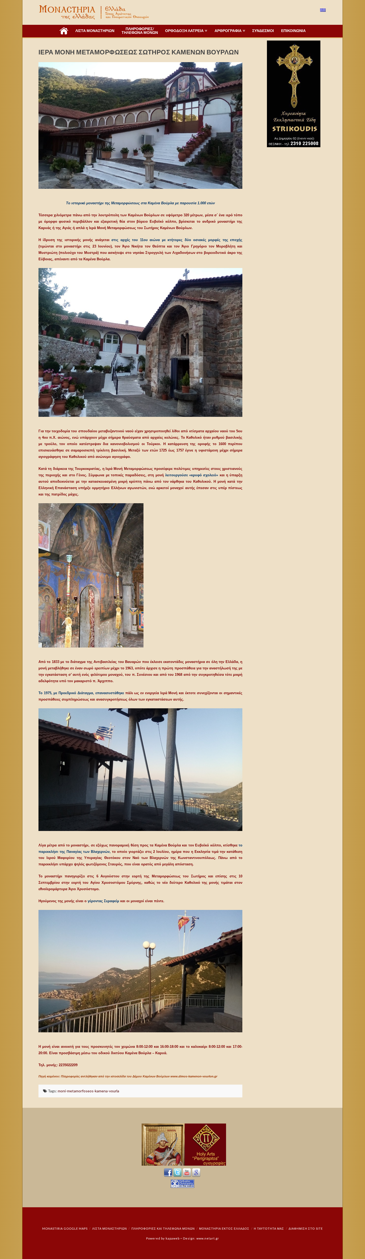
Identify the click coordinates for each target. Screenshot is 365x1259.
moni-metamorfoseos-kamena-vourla (88, 1091)
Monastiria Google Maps (65, 1228)
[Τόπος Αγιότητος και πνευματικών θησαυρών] (94, 12)
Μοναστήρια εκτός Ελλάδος (224, 1228)
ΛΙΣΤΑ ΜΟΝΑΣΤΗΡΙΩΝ (109, 1228)
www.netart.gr (207, 1238)
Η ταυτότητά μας (269, 1228)
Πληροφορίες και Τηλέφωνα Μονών (163, 1228)
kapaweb (173, 1238)
